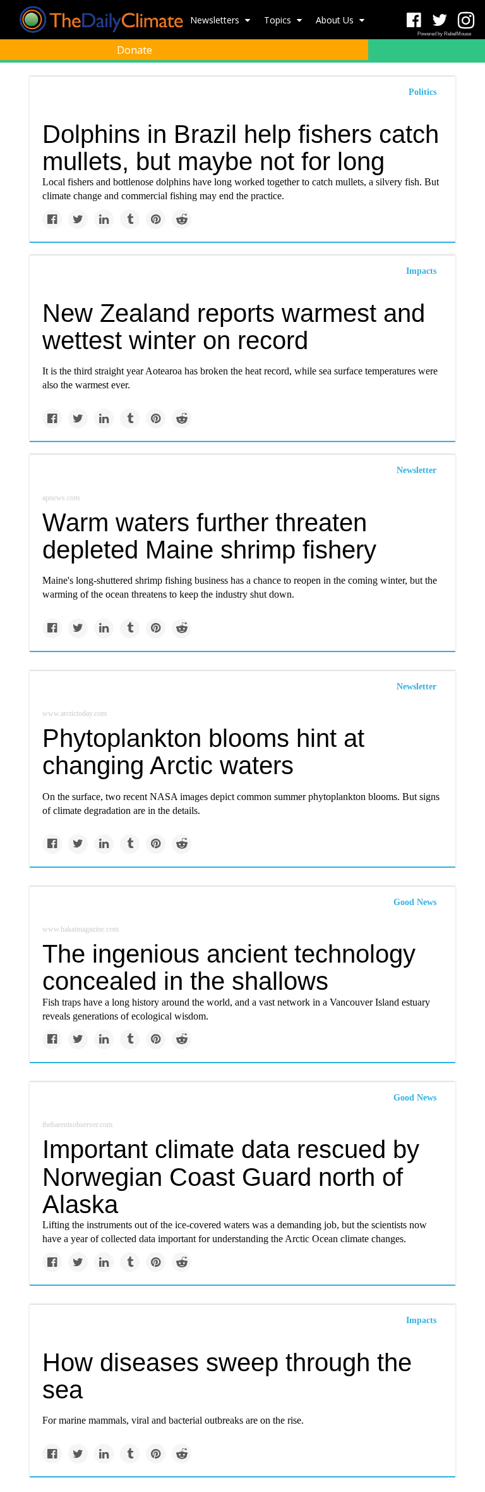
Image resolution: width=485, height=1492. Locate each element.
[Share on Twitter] (78, 219)
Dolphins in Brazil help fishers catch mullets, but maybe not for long (240, 147)
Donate (134, 50)
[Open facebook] (414, 20)
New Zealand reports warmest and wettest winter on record (233, 326)
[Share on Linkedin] (104, 219)
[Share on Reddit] (181, 219)
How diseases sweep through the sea (227, 1375)
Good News (414, 902)
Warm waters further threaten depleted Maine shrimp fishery (209, 536)
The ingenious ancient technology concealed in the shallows (229, 967)
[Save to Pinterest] (155, 219)
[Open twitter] (440, 20)
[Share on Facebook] (52, 219)
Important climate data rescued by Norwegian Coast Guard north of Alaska (230, 1176)
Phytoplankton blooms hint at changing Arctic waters (203, 751)
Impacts (421, 271)
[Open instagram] (466, 20)
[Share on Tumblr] (130, 219)
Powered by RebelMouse (444, 34)
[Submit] (467, 79)
